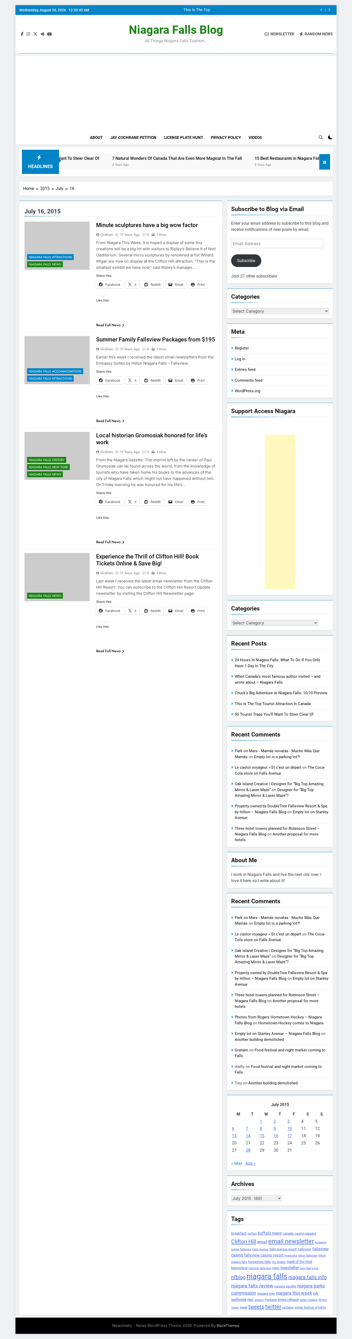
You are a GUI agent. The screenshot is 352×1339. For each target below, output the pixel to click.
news (275, 1268)
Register (242, 348)
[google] (42, 34)
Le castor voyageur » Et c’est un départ (268, 767)
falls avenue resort (283, 1249)
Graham (106, 234)
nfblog (238, 1277)
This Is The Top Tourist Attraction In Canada (195, 8)
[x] (35, 34)
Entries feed (245, 369)
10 (289, 1128)
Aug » (250, 1163)
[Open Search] (321, 137)
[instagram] (28, 34)
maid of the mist (299, 1262)
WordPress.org (247, 391)
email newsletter (291, 1241)
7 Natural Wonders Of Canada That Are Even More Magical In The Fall (142, 158)
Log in (240, 359)
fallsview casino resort (263, 1255)
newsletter (289, 1267)
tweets (256, 1307)
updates (288, 1307)
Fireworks (290, 1255)
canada (288, 1233)
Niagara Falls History (46, 460)
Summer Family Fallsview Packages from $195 (155, 339)
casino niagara (305, 1233)
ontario (259, 1300)
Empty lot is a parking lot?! (277, 757)
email (262, 1242)
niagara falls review (252, 1286)
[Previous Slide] (321, 10)
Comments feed (248, 380)
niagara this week (294, 1293)
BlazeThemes (228, 1325)
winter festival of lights (310, 1307)
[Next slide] (329, 10)
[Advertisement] (176, 92)
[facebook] (22, 34)
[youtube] (49, 34)
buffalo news (270, 1233)
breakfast (239, 1233)
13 (234, 1135)
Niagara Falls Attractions (50, 257)
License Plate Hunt (183, 137)
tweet (243, 1307)
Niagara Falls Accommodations (55, 371)
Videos (255, 137)
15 (262, 1135)
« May (236, 1163)
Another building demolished (259, 1039)
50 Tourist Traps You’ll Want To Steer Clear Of (274, 714)
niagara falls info (307, 1277)
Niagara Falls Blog (176, 30)
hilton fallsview (307, 1255)
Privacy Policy (226, 137)
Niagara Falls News (45, 264)
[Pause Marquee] (324, 162)
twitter (273, 1306)
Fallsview (304, 1249)
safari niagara (308, 1300)
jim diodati (279, 1262)
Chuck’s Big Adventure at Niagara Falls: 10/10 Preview (281, 693)
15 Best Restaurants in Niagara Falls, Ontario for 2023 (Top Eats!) (280, 158)
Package (271, 1300)
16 (276, 1135)
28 (248, 1150)
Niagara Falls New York (48, 467)
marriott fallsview (259, 1268)
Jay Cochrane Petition (133, 137)
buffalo (252, 1233)
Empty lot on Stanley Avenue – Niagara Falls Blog (277, 1033)
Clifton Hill (243, 1241)
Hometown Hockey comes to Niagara (290, 1023)
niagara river (266, 1293)
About (96, 137)
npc (250, 1299)
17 (289, 1135)
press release (288, 1300)
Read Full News (108, 325)
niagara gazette (285, 1286)
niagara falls (267, 1276)
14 (248, 1135)
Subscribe (246, 260)
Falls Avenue (260, 1249)
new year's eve (309, 1268)
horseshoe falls (259, 1262)
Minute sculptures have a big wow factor (147, 225)
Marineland (239, 1268)
